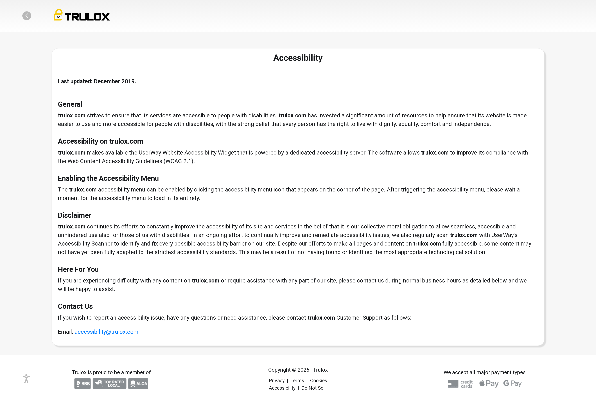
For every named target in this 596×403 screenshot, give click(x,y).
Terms (297, 380)
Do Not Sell (313, 388)
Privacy (277, 380)
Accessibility (282, 388)
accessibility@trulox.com (106, 331)
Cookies (318, 380)
